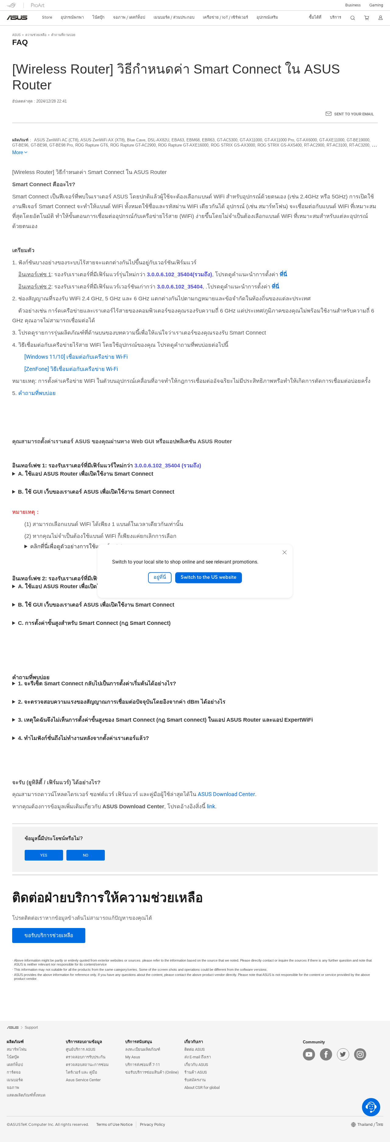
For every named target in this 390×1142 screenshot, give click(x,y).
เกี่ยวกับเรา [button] (193, 1042)
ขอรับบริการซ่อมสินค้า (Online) (152, 1072)
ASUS (16, 35)
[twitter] (343, 1054)
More (17, 152)
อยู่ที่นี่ (160, 578)
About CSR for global (202, 1087)
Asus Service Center (83, 1080)
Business (353, 5)
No (85, 855)
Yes (43, 855)
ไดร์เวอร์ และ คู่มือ (81, 1072)
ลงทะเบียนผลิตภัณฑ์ (142, 1049)
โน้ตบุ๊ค (13, 1057)
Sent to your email (354, 114)
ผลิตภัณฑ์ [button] (15, 1042)
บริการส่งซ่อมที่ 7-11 (142, 1065)
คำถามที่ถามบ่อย (63, 35)
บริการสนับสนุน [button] (138, 1042)
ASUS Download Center (226, 794)
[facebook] (326, 1054)
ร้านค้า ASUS (195, 1072)
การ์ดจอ (14, 1072)
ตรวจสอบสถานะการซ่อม (87, 1065)
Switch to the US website (208, 578)
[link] (17, 18)
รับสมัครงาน (195, 1080)
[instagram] (360, 1054)
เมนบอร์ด (15, 1080)
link (211, 806)
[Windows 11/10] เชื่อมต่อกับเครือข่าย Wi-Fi (76, 356)
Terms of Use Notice (114, 1124)
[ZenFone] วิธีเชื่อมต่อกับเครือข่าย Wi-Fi (71, 369)
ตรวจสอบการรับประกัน (85, 1057)
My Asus (132, 1057)
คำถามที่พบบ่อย (37, 393)
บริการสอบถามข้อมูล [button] (84, 1042)
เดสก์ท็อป (15, 1065)
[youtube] (309, 1054)
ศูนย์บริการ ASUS (80, 1049)
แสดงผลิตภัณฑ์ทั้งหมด (26, 1095)
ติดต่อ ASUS (194, 1049)
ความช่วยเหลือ (35, 35)
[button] (376, 5)
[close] (284, 552)
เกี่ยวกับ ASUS (196, 1065)
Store (47, 17)
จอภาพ (13, 1087)
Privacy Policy (152, 1124)
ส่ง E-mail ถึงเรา (197, 1057)
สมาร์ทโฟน (17, 1049)
